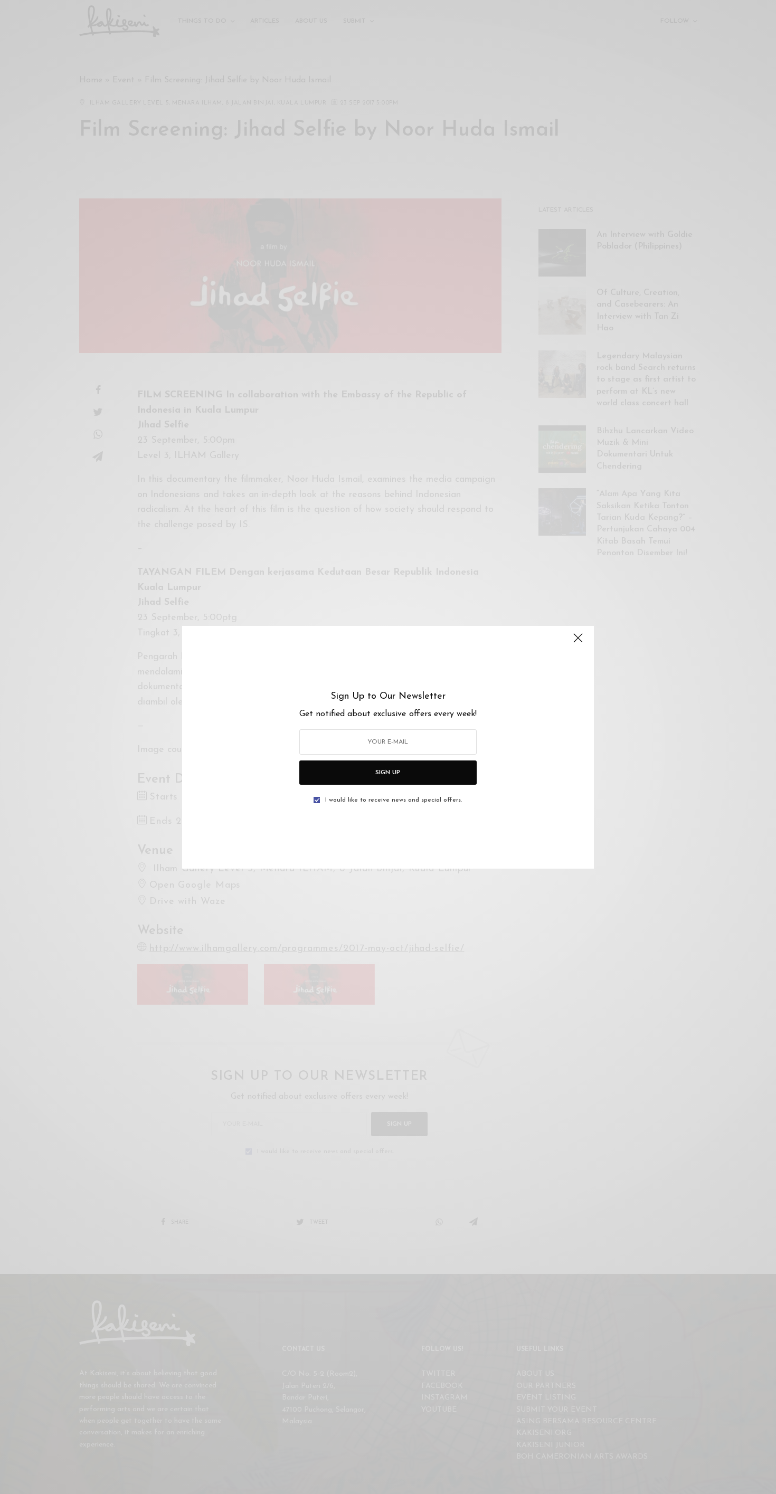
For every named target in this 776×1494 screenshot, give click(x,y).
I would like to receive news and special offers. (393, 800)
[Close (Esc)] (578, 642)
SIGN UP (387, 772)
